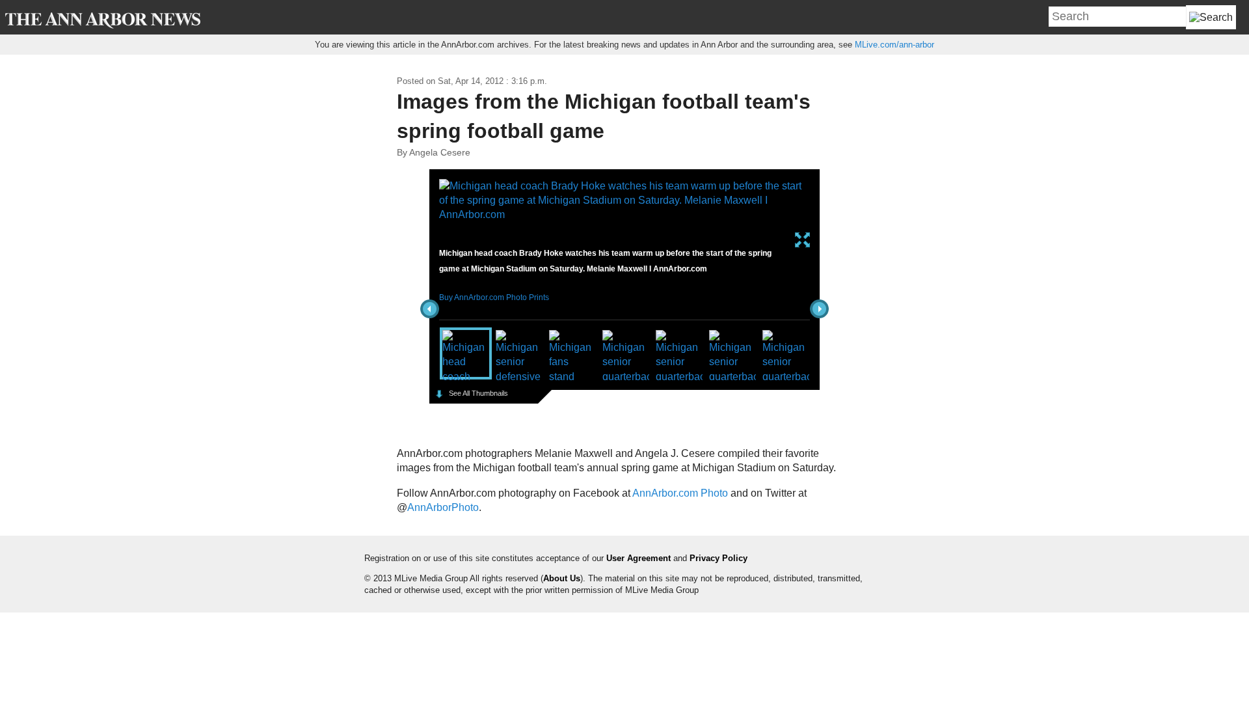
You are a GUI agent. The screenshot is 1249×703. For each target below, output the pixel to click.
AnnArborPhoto (443, 507)
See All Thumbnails (478, 393)
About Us (561, 578)
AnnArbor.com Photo (680, 493)
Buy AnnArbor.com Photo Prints (494, 297)
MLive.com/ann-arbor (894, 44)
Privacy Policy (718, 558)
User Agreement (638, 558)
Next (819, 308)
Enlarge (802, 239)
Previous (429, 308)
